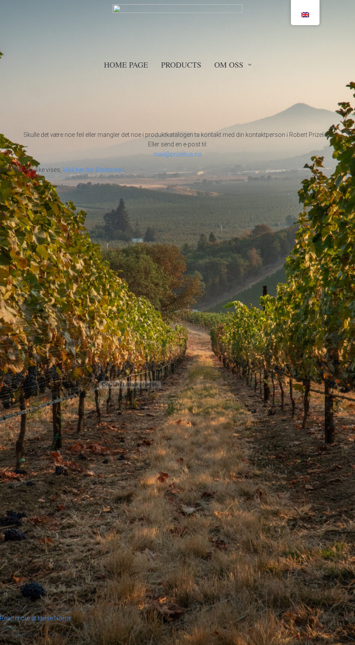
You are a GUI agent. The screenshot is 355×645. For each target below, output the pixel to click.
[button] (342, 633)
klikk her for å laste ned (93, 169)
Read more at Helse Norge (35, 618)
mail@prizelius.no (177, 154)
